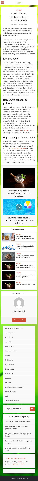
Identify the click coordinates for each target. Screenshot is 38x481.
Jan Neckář (24, 24)
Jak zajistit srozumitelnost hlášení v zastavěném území (25, 266)
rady (19, 461)
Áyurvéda (8, 342)
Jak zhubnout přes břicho (16, 458)
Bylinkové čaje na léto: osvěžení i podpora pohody (25, 237)
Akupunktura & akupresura (14, 328)
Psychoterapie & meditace (14, 387)
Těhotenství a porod (12, 401)
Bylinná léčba (9, 346)
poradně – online (19, 464)
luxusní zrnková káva (19, 148)
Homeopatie (9, 369)
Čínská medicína (10, 351)
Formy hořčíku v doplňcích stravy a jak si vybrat (25, 257)
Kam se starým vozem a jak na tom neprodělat (25, 276)
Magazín (19, 10)
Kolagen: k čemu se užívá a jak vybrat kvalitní (25, 247)
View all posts (19, 320)
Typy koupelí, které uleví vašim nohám (18, 421)
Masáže (8, 383)
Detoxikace (9, 360)
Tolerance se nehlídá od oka (25, 284)
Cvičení (7, 355)
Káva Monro (24, 130)
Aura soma (9, 337)
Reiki (6, 396)
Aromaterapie (10, 333)
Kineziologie (9, 373)
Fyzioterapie (9, 364)
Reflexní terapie (10, 392)
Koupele (8, 378)
